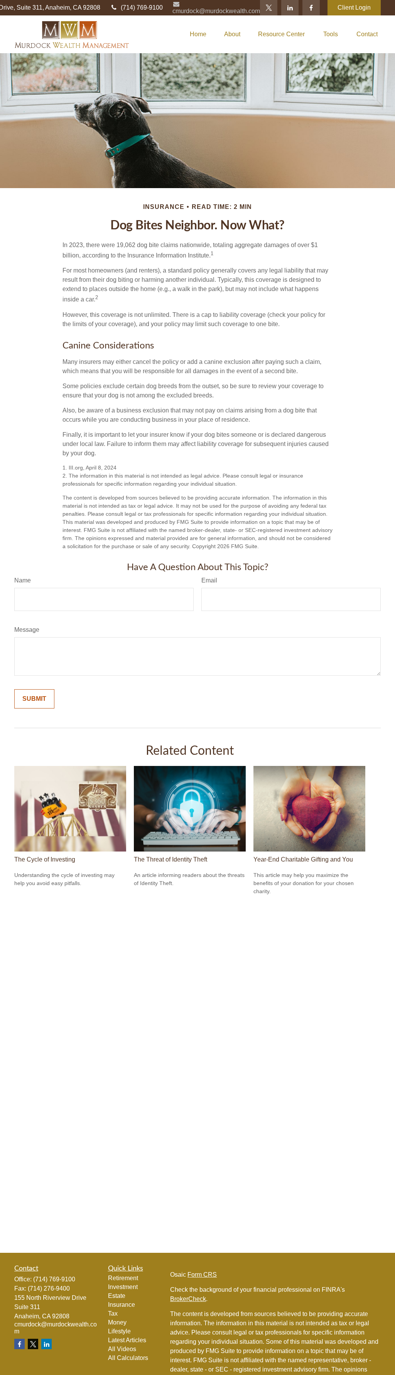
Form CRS (202, 1274)
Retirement (123, 1278)
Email (209, 580)
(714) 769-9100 (142, 7)
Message (26, 629)
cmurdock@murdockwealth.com (216, 11)
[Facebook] (311, 7)
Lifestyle (119, 1331)
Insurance (121, 1304)
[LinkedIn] (290, 7)
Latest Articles (127, 1340)
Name (22, 580)
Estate (116, 1296)
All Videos (122, 1349)
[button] (198, 34)
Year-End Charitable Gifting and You (303, 859)
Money (117, 1322)
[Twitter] (268, 7)
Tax (113, 1313)
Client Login (354, 7)
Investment (123, 1287)
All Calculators (128, 1358)
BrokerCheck (188, 1299)
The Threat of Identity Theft (170, 859)
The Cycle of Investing (44, 859)
